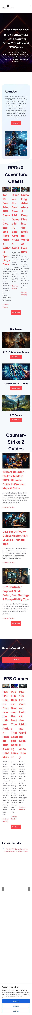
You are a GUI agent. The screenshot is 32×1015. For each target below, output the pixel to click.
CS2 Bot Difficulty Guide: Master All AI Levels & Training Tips (15, 537)
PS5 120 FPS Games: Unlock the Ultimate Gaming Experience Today (22, 724)
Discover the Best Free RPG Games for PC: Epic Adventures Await (15, 221)
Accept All (16, 1001)
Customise (16, 1006)
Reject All (16, 1011)
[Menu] (29, 6)
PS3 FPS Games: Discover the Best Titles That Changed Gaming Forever (14, 724)
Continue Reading (5, 306)
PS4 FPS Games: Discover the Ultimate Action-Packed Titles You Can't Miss (6, 724)
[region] (16, 999)
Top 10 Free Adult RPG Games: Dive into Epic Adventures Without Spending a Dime (6, 229)
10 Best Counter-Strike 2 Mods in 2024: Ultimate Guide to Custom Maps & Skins (13, 480)
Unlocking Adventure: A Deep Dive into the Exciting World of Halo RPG (25, 223)
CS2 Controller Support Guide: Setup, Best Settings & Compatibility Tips (15, 593)
